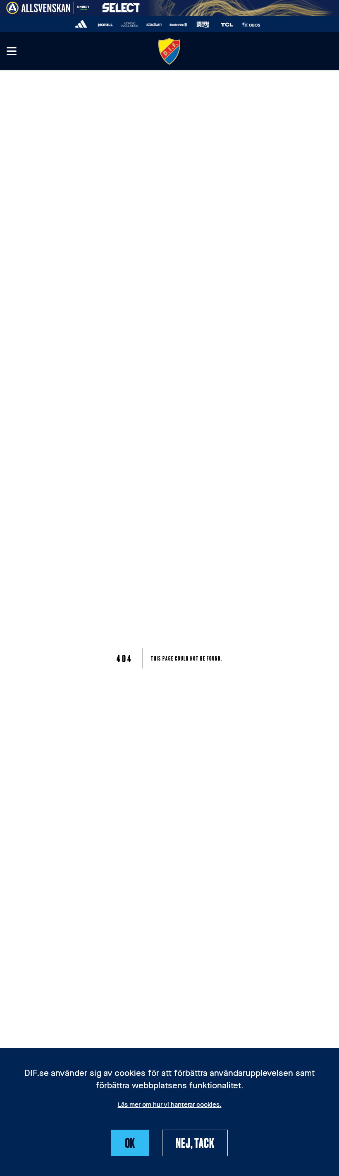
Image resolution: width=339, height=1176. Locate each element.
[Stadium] (154, 25)
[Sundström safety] (178, 25)
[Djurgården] (169, 51)
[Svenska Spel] (203, 25)
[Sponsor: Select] (121, 6)
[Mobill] (106, 25)
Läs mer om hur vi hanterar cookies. (170, 1105)
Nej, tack (195, 1142)
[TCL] (227, 25)
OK (130, 1142)
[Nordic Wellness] (129, 25)
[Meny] (11, 51)
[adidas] (81, 25)
